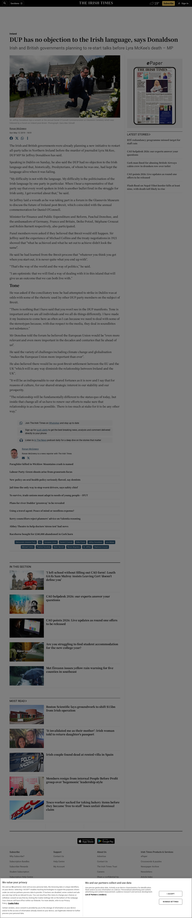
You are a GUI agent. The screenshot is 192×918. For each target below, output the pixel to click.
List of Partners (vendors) (96, 895)
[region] (96, 898)
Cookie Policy (13, 903)
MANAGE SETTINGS (170, 902)
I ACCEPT (170, 894)
